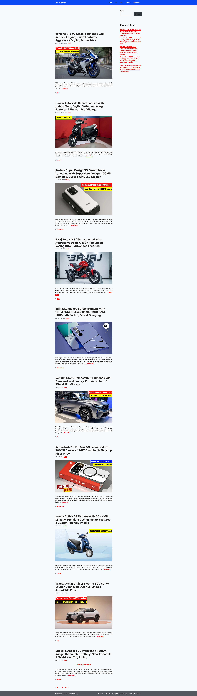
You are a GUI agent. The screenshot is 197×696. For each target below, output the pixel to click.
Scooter (128, 2)
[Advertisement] (83, 17)
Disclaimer (115, 693)
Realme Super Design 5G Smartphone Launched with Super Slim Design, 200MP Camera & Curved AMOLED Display (83, 173)
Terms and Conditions (135, 693)
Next (66, 687)
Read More (65, 89)
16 (62, 687)
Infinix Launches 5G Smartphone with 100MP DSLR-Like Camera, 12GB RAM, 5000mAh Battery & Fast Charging (80, 312)
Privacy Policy (123, 693)
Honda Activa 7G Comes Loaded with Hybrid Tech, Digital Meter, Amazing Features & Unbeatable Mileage (79, 106)
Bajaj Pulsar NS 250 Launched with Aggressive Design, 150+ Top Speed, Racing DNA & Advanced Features (79, 243)
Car (116, 2)
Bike (121, 2)
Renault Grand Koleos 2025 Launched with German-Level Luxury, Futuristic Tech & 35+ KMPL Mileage (83, 381)
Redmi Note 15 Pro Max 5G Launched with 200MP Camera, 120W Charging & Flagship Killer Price (83, 450)
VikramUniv (61, 3)
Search (122, 11)
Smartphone (136, 2)
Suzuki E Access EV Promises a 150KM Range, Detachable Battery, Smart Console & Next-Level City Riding (83, 654)
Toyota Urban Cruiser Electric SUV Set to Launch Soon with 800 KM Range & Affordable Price (82, 587)
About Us (100, 693)
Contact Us (108, 693)
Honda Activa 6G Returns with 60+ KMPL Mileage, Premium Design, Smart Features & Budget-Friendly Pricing (82, 519)
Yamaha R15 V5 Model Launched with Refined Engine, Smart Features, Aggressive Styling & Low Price (80, 37)
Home (110, 2)
